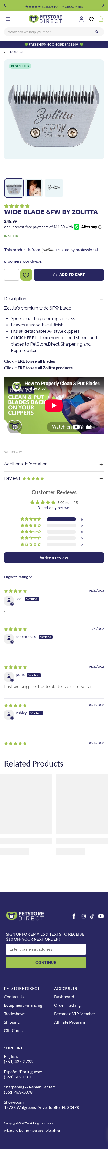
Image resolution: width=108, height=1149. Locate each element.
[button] (16, 205)
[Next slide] (103, 5)
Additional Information (25, 464)
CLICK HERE (22, 337)
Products (16, 52)
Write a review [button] (54, 557)
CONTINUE (46, 962)
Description (15, 298)
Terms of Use (34, 1130)
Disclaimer (53, 1130)
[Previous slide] (5, 5)
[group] (54, 117)
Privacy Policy (13, 1130)
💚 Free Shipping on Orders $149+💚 (54, 44)
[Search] (97, 32)
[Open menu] (8, 19)
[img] (15, 591)
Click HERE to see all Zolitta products (38, 367)
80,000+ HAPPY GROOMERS (54, 5)
